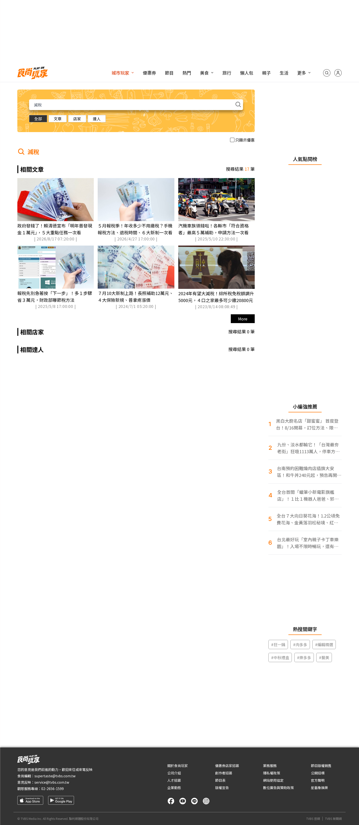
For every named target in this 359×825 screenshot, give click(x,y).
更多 (301, 72)
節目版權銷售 (321, 765)
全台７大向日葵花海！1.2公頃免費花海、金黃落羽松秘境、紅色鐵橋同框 (308, 519)
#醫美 (324, 657)
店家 (77, 119)
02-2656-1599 (52, 788)
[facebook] (171, 801)
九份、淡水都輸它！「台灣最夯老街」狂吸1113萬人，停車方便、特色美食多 (308, 448)
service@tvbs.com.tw (51, 782)
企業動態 (174, 787)
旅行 (226, 72)
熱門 (186, 72)
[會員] (338, 73)
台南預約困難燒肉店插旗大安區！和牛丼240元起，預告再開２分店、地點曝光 (309, 471)
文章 (58, 119)
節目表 (220, 780)
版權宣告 (222, 787)
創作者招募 (223, 772)
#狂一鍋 (278, 644)
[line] (194, 801)
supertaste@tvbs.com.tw (54, 775)
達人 (97, 119)
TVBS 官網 (313, 819)
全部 (38, 119)
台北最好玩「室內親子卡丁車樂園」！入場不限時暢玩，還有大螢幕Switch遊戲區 (307, 543)
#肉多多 (300, 644)
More (242, 319)
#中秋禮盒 (280, 657)
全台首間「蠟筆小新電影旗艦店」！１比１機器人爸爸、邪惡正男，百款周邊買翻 (308, 495)
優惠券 (149, 72)
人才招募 (174, 780)
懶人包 (246, 72)
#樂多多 (304, 657)
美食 (204, 72)
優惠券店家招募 (227, 765)
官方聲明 (318, 780)
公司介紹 (174, 772)
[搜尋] (326, 73)
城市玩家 (120, 72)
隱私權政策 (271, 772)
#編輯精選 (324, 644)
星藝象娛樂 (319, 787)
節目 (169, 72)
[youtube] (182, 801)
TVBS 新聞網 (333, 819)
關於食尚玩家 (177, 765)
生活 (284, 72)
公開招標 (318, 772)
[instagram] (206, 801)
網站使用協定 (273, 780)
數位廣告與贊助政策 (278, 787)
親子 (266, 72)
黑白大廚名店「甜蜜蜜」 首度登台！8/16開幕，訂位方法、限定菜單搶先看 (307, 424)
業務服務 (270, 765)
